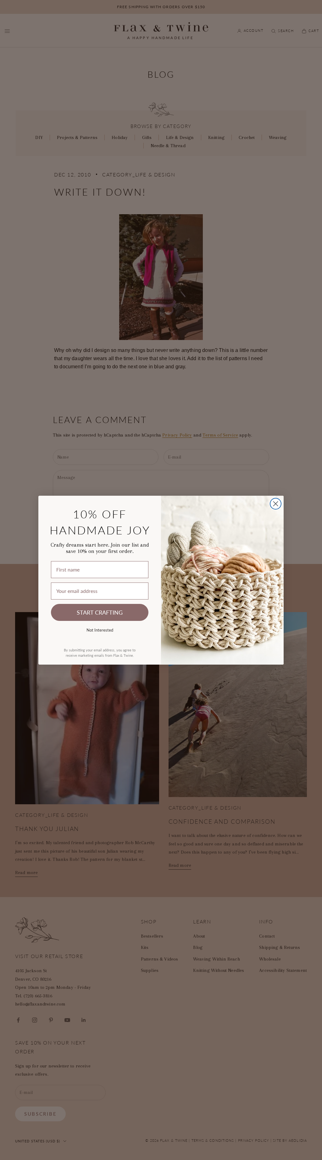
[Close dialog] (275, 503)
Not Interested (99, 630)
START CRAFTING (100, 612)
